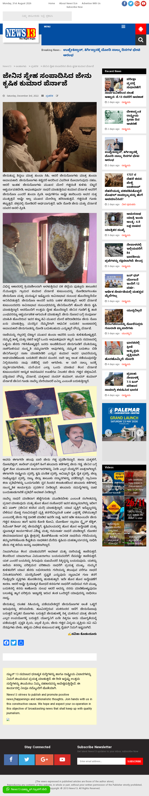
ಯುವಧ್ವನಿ (127, 333)
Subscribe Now (75, 7)
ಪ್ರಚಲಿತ (49, 96)
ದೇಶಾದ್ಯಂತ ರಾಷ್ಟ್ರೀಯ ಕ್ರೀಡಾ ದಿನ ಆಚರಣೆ (134, 118)
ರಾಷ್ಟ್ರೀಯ (126, 102)
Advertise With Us (91, 4)
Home (52, 4)
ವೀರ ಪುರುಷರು (129, 204)
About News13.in (68, 4)
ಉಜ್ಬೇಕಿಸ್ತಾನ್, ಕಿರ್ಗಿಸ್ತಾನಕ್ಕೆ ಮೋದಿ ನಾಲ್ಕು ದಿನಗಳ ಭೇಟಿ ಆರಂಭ (122, 157)
